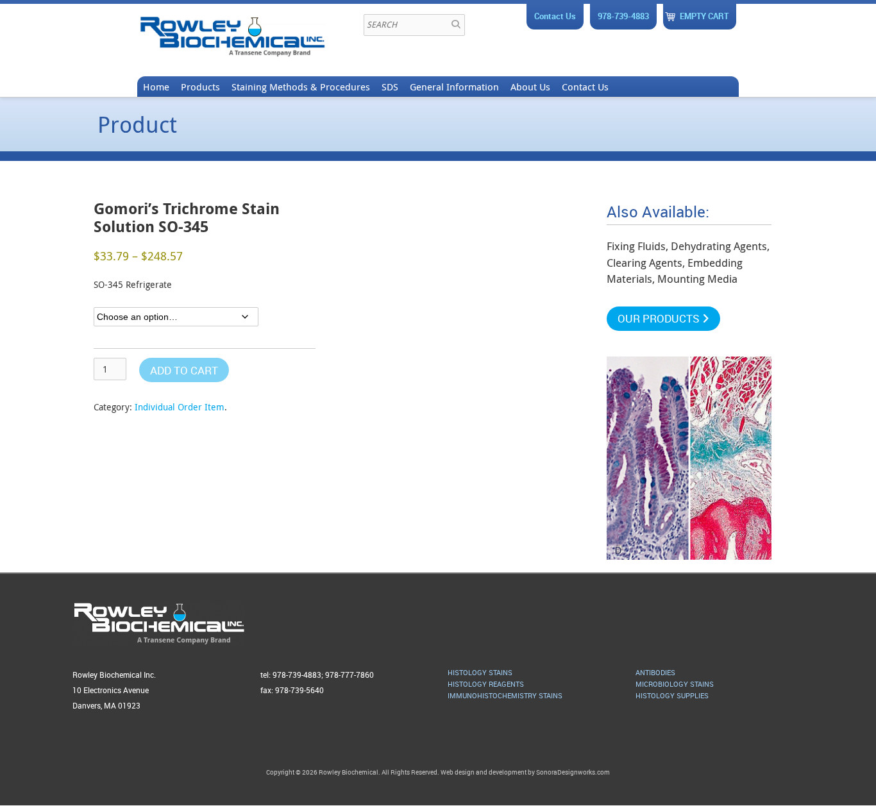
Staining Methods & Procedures (301, 86)
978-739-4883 (623, 16)
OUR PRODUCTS (660, 318)
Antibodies (655, 672)
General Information (454, 86)
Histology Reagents (486, 684)
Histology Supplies (672, 695)
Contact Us (555, 16)
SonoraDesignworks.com (573, 772)
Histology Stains (480, 672)
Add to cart (184, 370)
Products (200, 86)
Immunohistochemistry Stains (505, 695)
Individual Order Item (179, 407)
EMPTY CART (704, 16)
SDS (390, 86)
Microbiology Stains (675, 684)
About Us (530, 86)
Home (156, 86)
